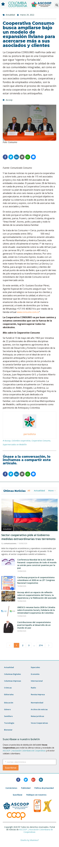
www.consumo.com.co (28, 312)
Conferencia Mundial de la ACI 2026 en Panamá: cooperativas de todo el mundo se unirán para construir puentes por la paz (37, 563)
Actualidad (10, 14)
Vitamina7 (34, 840)
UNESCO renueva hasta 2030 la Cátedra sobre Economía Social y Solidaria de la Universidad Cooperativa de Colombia (36, 610)
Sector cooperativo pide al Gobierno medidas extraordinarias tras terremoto (28, 537)
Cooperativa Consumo (40, 440)
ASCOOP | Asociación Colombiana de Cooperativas (24, 750)
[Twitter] (26, 780)
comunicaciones (10, 543)
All (29, 490)
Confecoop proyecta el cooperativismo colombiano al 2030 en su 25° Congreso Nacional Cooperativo (36, 580)
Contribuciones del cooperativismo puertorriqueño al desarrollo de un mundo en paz (34, 625)
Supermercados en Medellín (15, 444)
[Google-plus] (33, 780)
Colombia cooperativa (21, 440)
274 (41, 645)
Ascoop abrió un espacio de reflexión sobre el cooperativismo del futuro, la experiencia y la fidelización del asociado (36, 595)
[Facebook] (18, 780)
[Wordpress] (41, 780)
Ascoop (8, 440)
